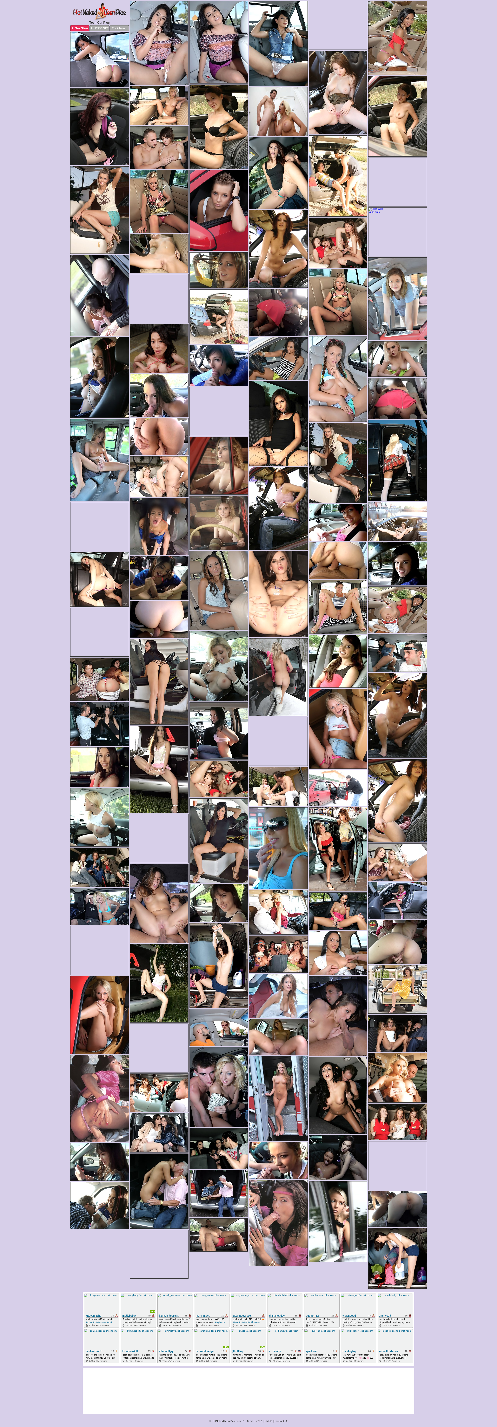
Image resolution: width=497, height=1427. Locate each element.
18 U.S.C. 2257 (252, 1421)
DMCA (268, 1421)
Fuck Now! (119, 28)
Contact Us (281, 1421)
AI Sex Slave (79, 28)
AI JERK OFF (99, 28)
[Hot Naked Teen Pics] (99, 11)
